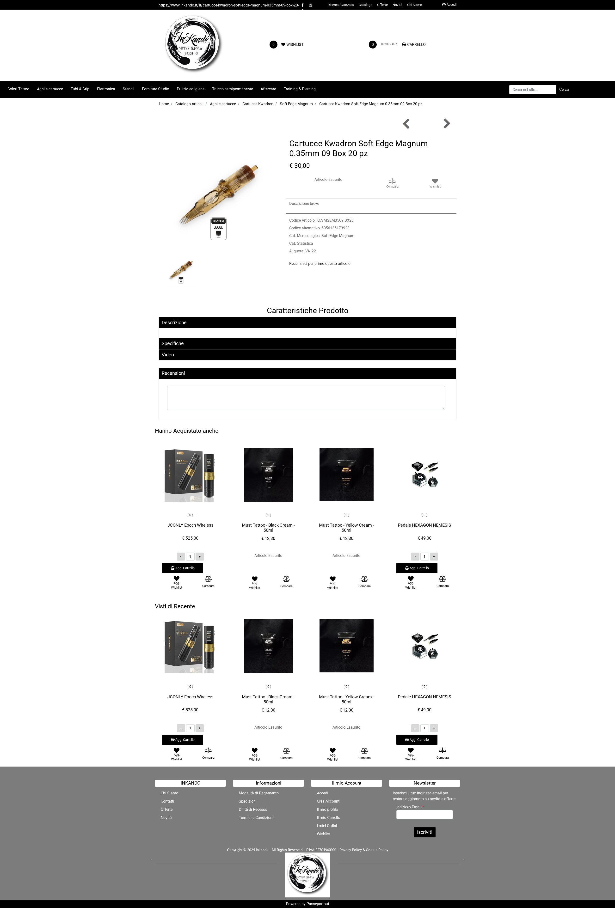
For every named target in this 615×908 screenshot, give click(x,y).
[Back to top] (601, 894)
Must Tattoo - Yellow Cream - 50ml (346, 528)
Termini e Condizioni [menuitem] (256, 817)
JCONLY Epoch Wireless (190, 525)
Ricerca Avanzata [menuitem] (341, 5)
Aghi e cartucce (223, 104)
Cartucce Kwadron (257, 104)
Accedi (451, 4)
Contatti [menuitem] (167, 801)
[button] (564, 89)
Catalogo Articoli (189, 104)
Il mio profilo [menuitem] (327, 809)
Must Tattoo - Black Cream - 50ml (268, 528)
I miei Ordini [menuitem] (327, 825)
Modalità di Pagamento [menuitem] (259, 793)
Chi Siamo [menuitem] (414, 5)
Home (164, 104)
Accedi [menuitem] (322, 793)
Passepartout (318, 904)
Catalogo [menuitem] (365, 5)
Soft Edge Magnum (296, 104)
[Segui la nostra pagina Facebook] (303, 5)
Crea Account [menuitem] (328, 801)
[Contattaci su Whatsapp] (302, 11)
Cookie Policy (377, 850)
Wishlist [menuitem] (323, 834)
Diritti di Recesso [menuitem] (253, 809)
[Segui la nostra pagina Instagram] (310, 5)
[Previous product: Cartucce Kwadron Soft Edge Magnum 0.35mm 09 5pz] (407, 124)
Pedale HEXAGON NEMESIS (424, 525)
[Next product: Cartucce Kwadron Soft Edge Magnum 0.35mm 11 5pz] (446, 124)
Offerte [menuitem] (382, 5)
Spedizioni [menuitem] (248, 801)
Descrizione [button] (174, 322)
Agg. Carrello (185, 568)
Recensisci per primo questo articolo (320, 263)
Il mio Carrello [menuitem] (328, 817)
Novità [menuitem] (397, 5)
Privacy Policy (350, 850)
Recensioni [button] (173, 373)
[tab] (307, 322)
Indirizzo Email (410, 807)
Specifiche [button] (173, 343)
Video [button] (168, 355)
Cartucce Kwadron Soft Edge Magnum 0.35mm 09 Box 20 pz (370, 104)
